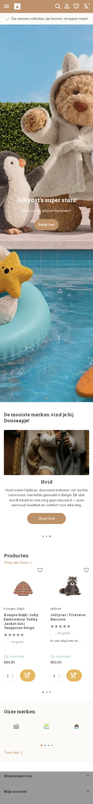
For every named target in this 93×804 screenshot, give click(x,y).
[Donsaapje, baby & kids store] (23, 6)
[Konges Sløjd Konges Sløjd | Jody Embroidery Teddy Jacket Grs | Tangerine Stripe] (23, 586)
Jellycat (55, 608)
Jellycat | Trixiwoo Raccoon (68, 617)
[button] (43, 398)
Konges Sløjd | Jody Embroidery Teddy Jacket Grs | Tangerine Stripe (21, 621)
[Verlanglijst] (76, 6)
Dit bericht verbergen (46, 790)
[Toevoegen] (27, 675)
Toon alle (11, 752)
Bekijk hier (46, 224)
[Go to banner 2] (46, 465)
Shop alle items (16, 562)
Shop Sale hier (46, 496)
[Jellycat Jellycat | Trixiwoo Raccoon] (69, 586)
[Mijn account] (66, 6)
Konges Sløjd (14, 608)
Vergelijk (17, 642)
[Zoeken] (57, 6)
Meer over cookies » (46, 799)
